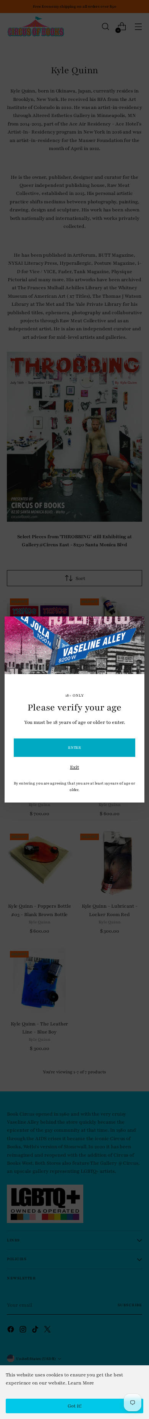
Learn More (81, 1383)
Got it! (74, 1406)
